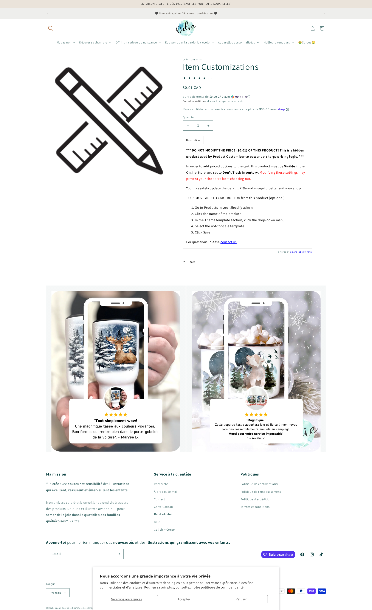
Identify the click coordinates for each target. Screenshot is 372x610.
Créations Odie (63, 607)
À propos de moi (165, 492)
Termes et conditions (255, 507)
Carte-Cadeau (163, 507)
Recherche (161, 484)
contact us (228, 242)
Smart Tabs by (298, 251)
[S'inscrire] (118, 554)
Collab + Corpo (164, 529)
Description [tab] (193, 140)
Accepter (184, 599)
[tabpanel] (247, 196)
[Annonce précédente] (47, 13)
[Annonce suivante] (324, 13)
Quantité (188, 117)
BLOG (157, 522)
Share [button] (192, 262)
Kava (309, 251)
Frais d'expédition (194, 101)
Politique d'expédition (255, 499)
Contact (159, 499)
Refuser (241, 599)
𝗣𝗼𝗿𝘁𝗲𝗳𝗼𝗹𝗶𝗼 (163, 514)
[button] (51, 28)
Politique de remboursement (260, 492)
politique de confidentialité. (223, 587)
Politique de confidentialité (259, 484)
